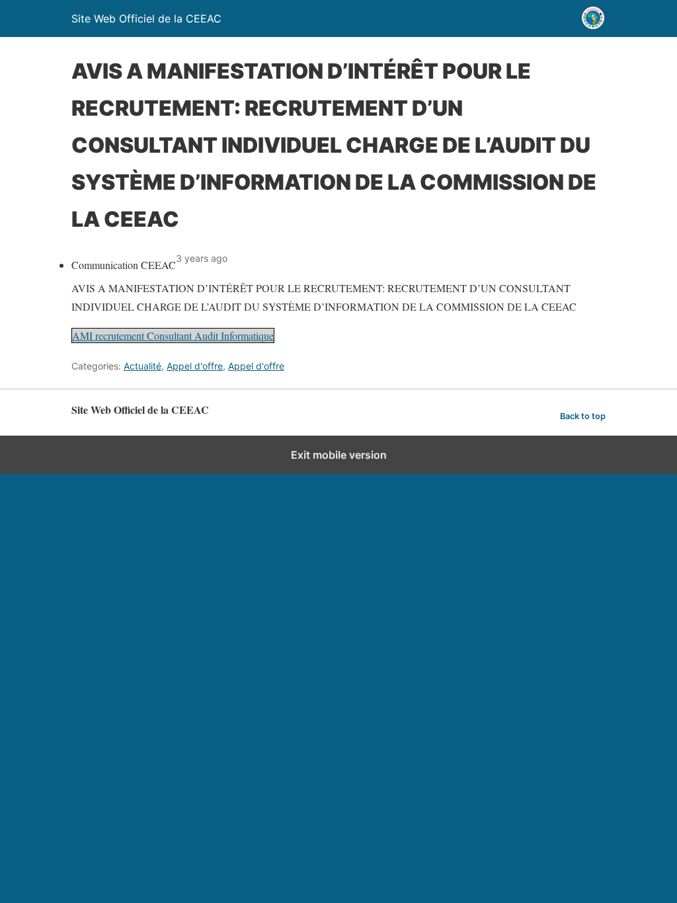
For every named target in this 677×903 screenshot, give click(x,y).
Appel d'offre (195, 366)
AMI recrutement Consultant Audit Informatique (173, 335)
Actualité (142, 366)
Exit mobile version (339, 454)
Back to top (583, 416)
